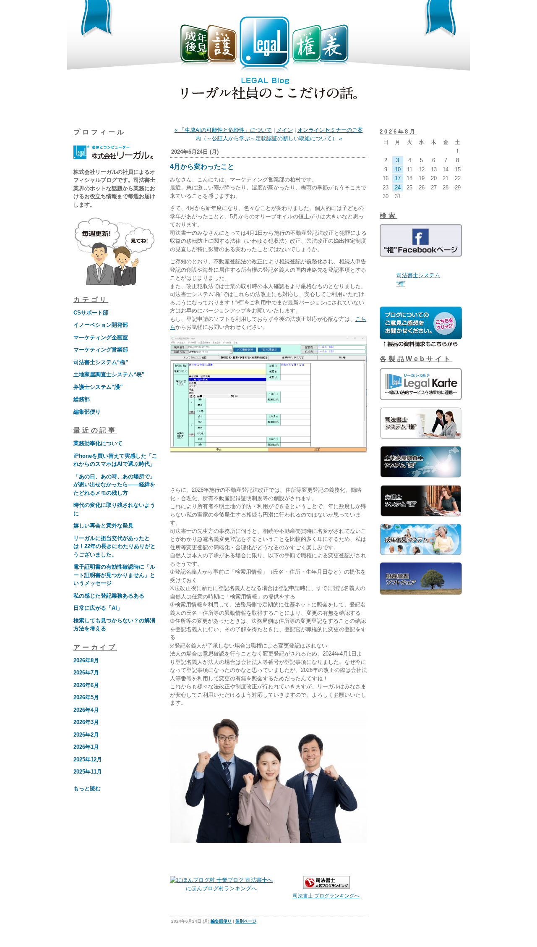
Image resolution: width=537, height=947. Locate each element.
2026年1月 (86, 747)
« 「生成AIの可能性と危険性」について (223, 130)
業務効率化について (98, 443)
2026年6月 (86, 685)
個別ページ (245, 921)
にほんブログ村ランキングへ (221, 888)
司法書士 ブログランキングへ (326, 896)
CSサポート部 (90, 313)
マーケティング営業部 (100, 349)
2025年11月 (87, 772)
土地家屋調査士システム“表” (109, 374)
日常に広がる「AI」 (98, 608)
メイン (284, 130)
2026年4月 (86, 710)
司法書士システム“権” (100, 362)
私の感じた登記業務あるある (108, 596)
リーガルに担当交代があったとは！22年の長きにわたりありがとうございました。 (114, 546)
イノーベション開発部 (100, 325)
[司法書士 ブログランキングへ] (326, 887)
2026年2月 (86, 735)
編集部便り (87, 412)
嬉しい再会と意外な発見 (103, 525)
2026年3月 (86, 722)
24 (398, 187)
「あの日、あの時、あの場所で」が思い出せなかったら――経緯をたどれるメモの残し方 (114, 484)
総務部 (81, 399)
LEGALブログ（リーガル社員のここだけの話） (268, 59)
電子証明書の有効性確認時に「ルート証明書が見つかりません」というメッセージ (114, 575)
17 (398, 178)
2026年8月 (86, 660)
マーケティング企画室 (100, 337)
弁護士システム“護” (98, 387)
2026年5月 (86, 697)
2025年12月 (87, 759)
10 (398, 169)
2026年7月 (86, 672)
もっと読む (87, 788)
